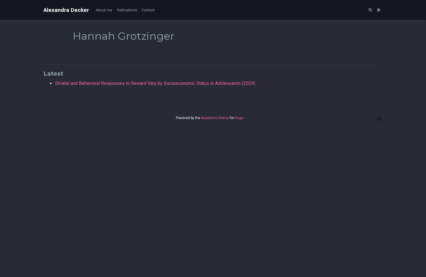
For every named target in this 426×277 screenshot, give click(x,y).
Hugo (239, 118)
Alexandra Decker (66, 10)
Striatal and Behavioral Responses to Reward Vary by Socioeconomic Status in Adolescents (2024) (155, 83)
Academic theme (215, 118)
